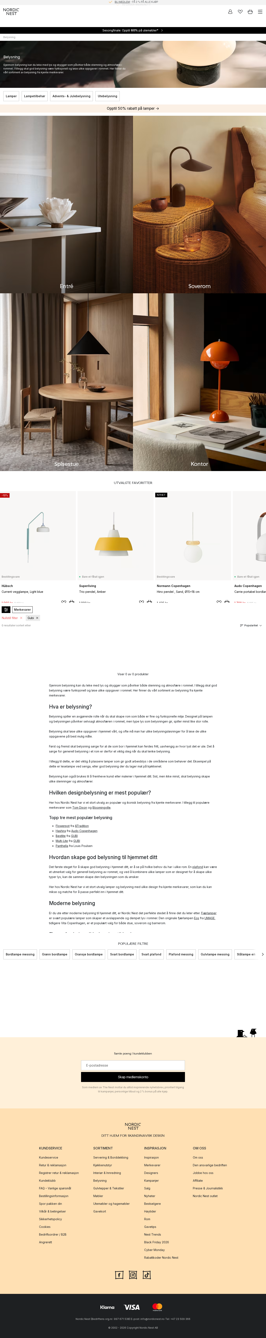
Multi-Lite (62, 841)
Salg (147, 1188)
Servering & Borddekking (110, 1157)
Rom (147, 1219)
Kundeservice (48, 1157)
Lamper (11, 96)
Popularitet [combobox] (251, 625)
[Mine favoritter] (240, 12)
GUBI (74, 836)
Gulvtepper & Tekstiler (108, 1188)
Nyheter (149, 1196)
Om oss (198, 1157)
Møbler (98, 1196)
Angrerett (45, 1242)
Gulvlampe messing (215, 954)
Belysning (100, 1180)
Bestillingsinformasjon (53, 1196)
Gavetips (150, 1227)
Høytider (150, 1211)
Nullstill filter (10, 618)
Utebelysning (107, 96)
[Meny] (260, 12)
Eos (196, 918)
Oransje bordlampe (89, 954)
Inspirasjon (151, 1157)
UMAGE (209, 918)
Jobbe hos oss (203, 1173)
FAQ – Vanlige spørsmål (55, 1188)
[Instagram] (133, 1274)
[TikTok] (147, 1274)
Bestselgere (152, 1203)
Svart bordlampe (122, 954)
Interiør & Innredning (107, 1173)
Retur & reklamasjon (52, 1165)
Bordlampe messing (20, 954)
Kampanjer (151, 1180)
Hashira (61, 831)
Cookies (44, 1227)
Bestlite (61, 836)
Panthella (62, 846)
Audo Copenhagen (84, 831)
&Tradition (82, 826)
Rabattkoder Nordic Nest (161, 1257)
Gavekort (99, 1211)
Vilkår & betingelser (52, 1211)
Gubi (31, 618)
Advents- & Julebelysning (71, 96)
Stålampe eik (246, 954)
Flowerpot (63, 826)
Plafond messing (181, 954)
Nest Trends (152, 1234)
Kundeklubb (47, 1180)
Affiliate (198, 1180)
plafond (197, 867)
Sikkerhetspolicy (50, 1219)
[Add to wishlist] (63, 602)
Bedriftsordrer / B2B (52, 1234)
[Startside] (11, 11)
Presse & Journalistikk (208, 1188)
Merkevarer (22, 609)
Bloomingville (101, 807)
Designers (151, 1173)
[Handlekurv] (250, 12)
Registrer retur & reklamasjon (59, 1173)
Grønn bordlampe (54, 954)
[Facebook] (119, 1274)
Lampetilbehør (34, 96)
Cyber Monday (154, 1250)
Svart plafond (151, 954)
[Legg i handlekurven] (71, 602)
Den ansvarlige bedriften (210, 1165)
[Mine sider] (230, 12)
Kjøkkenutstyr (102, 1165)
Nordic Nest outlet (205, 1196)
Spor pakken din (50, 1203)
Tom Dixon (79, 807)
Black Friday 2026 (156, 1242)
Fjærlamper (209, 913)
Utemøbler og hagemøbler (111, 1203)
